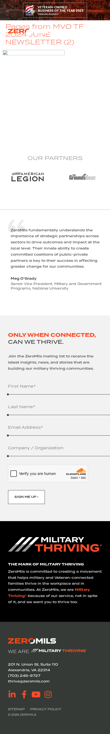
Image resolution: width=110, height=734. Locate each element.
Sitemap (16, 709)
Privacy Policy (45, 709)
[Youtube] (36, 694)
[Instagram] (48, 694)
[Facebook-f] (24, 694)
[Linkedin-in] (12, 694)
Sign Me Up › (26, 497)
